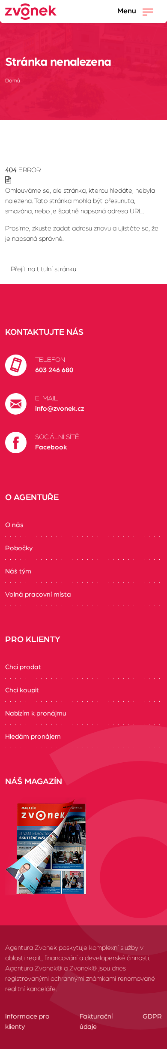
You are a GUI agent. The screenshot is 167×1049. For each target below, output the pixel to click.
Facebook (51, 447)
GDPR (152, 1016)
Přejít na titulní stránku (43, 269)
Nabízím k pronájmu (35, 713)
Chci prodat (23, 667)
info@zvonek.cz (59, 408)
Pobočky (19, 548)
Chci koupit (22, 690)
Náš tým (18, 571)
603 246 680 (54, 370)
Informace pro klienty (27, 1021)
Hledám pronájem (33, 736)
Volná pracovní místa (38, 594)
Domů (12, 81)
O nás (14, 524)
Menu (127, 11)
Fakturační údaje (96, 1021)
